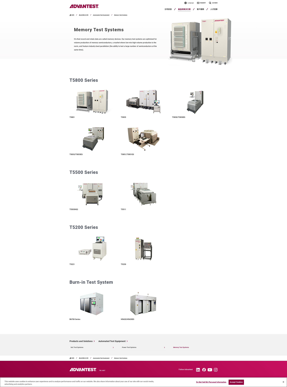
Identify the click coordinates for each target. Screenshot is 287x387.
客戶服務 (200, 9)
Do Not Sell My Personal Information (211, 382)
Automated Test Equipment (101, 15)
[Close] (283, 381)
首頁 (73, 15)
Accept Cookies (236, 382)
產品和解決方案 (184, 9)
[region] (143, 382)
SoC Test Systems (77, 347)
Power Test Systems (129, 347)
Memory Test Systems (120, 15)
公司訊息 (168, 9)
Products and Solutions (81, 341)
